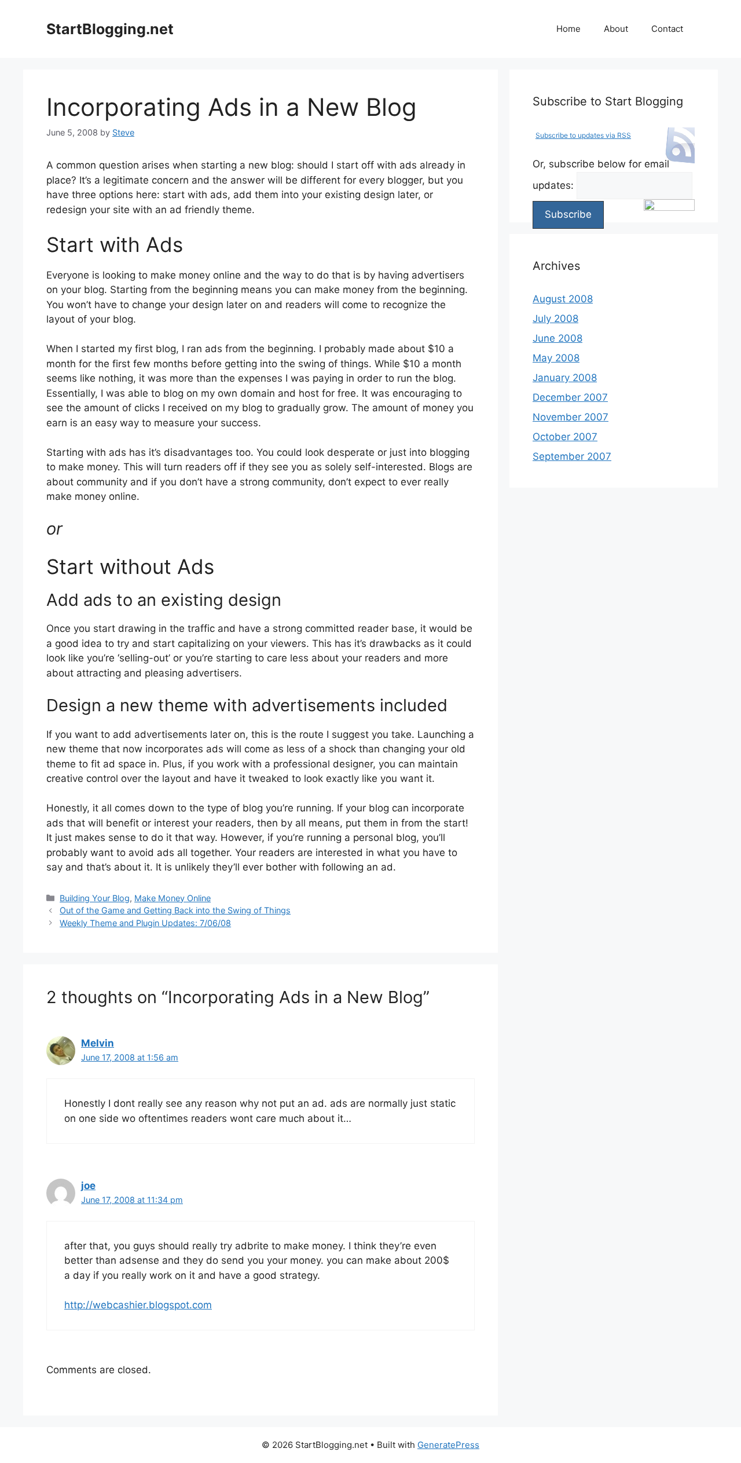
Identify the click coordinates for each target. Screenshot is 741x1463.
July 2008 (555, 318)
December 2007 (570, 397)
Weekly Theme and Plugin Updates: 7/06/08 (145, 923)
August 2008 (563, 299)
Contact (667, 28)
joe (88, 1185)
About (616, 28)
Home (568, 28)
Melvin (97, 1043)
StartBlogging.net (110, 29)
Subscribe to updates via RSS (583, 135)
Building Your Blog (95, 898)
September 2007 (572, 456)
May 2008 (556, 358)
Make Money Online (172, 898)
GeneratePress (448, 1444)
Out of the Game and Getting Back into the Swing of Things (175, 910)
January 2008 (565, 377)
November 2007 (570, 417)
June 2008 (557, 338)
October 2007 (565, 436)
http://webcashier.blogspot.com (138, 1305)
